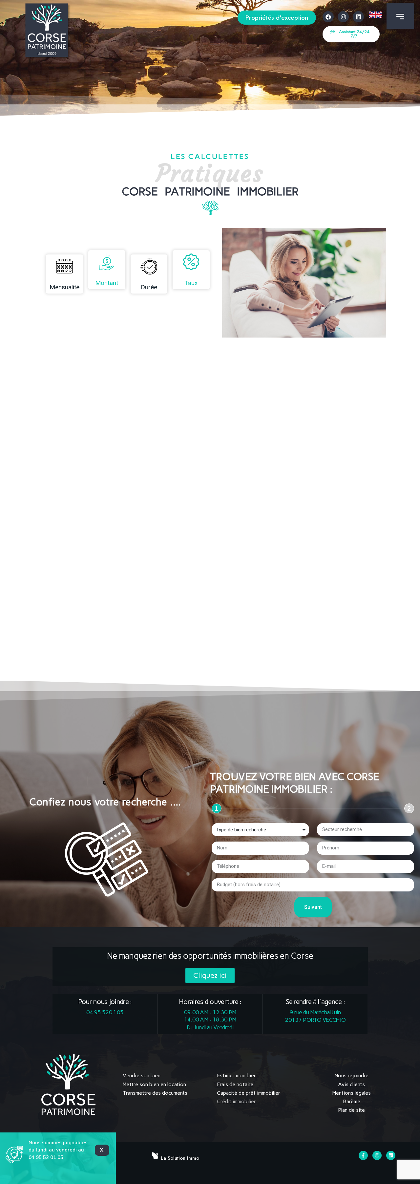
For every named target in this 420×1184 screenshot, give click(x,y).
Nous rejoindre (351, 1075)
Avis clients (351, 1084)
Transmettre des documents (155, 1093)
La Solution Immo (180, 1158)
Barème (351, 1101)
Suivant (313, 907)
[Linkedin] (358, 16)
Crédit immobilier (236, 1101)
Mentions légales (351, 1093)
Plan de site (351, 1110)
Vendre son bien (141, 1075)
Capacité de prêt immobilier (248, 1093)
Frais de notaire (235, 1084)
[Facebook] (328, 16)
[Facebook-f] (363, 1155)
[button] (277, 18)
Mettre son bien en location (154, 1084)
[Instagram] (343, 16)
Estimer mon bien (237, 1075)
